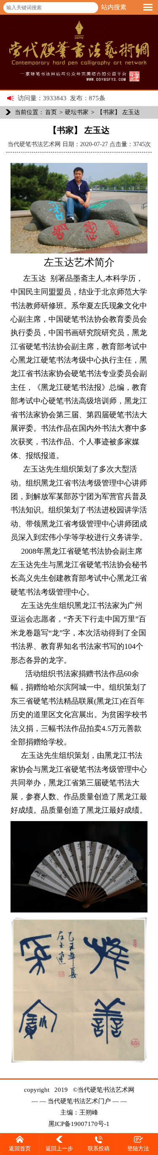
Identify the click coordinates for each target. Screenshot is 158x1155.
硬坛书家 (76, 112)
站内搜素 (113, 7)
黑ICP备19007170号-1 (79, 1123)
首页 (51, 112)
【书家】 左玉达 (118, 112)
